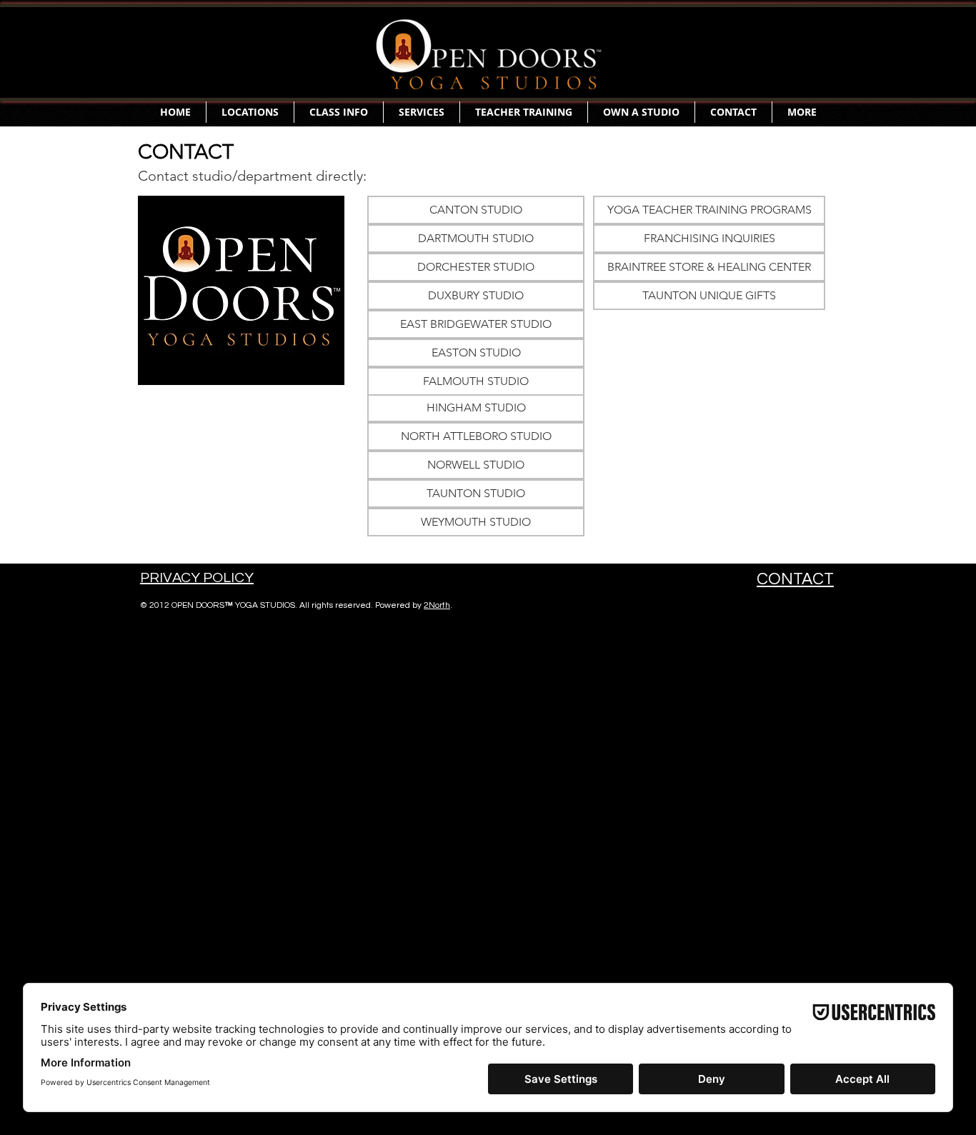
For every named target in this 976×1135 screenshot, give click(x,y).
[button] (250, 112)
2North (437, 605)
